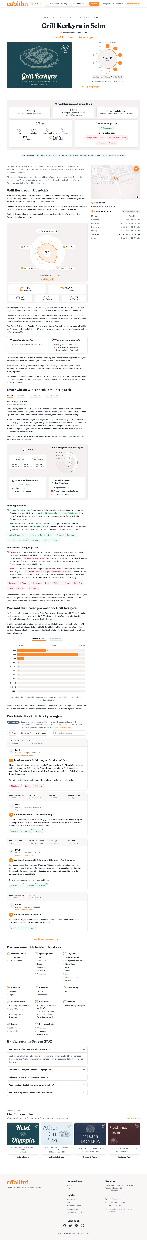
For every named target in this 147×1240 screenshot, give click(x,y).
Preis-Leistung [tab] (51, 395)
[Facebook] (64, 1225)
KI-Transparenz (72, 1209)
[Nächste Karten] (135, 1141)
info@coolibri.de (115, 1199)
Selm (81, 18)
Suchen (94, 4)
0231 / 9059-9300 (116, 1206)
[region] (115, 182)
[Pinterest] (76, 1225)
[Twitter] (70, 1225)
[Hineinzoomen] (94, 168)
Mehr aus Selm (132, 1118)
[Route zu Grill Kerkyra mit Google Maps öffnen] (136, 168)
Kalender (117, 4)
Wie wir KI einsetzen (116, 155)
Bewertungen (86, 37)
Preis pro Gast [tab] (38, 638)
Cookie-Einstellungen (75, 1212)
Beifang (88, 18)
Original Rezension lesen (24, 755)
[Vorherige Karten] (11, 1141)
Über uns (70, 1185)
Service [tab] (21, 395)
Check (71, 37)
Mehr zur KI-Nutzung (62, 727)
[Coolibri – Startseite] (18, 3)
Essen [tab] (10, 395)
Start (46, 18)
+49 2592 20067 (92, 87)
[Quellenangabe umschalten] (137, 196)
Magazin (106, 4)
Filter (14, 733)
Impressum (71, 1199)
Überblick (58, 37)
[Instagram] (82, 1225)
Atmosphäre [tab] (34, 395)
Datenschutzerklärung (75, 1206)
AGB (68, 1202)
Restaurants (131, 4)
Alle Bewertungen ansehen (46, 939)
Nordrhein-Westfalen (69, 18)
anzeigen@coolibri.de (117, 1202)
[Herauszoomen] (94, 173)
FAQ (68, 1189)
